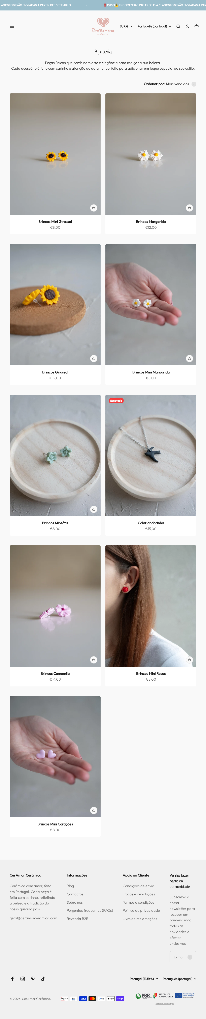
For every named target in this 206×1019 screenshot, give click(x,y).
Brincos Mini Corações (55, 824)
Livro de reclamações (140, 918)
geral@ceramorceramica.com (33, 918)
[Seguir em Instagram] (22, 979)
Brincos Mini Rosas (151, 673)
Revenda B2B (77, 918)
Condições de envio (138, 886)
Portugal (22, 891)
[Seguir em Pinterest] (33, 979)
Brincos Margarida (151, 221)
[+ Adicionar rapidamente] (93, 208)
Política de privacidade (141, 910)
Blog (70, 886)
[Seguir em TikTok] (43, 979)
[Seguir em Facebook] (12, 979)
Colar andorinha (151, 523)
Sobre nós (75, 902)
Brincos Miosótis (55, 523)
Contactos (75, 894)
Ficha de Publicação (165, 1003)
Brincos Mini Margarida (151, 372)
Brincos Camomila (55, 673)
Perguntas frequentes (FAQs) (90, 910)
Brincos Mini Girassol (55, 221)
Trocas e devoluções (139, 894)
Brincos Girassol (55, 372)
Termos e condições (138, 902)
